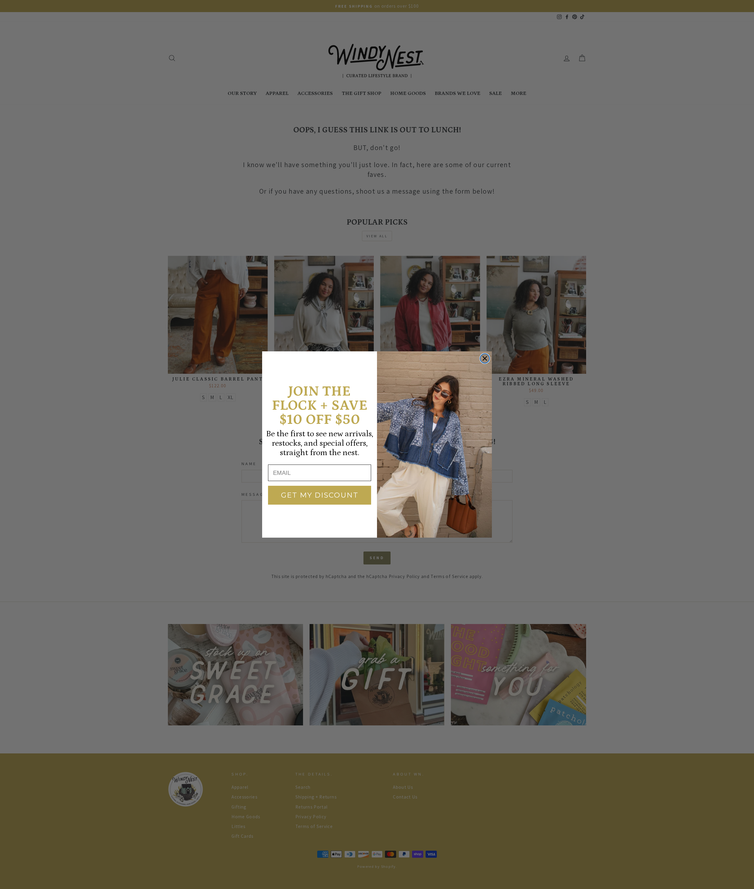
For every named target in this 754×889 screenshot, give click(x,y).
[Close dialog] (485, 358)
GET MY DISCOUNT (319, 495)
